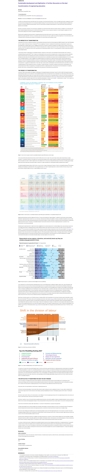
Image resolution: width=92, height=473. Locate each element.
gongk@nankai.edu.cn (39, 15)
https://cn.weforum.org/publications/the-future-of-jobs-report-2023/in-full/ (50, 470)
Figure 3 (70, 229)
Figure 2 (45, 168)
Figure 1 (55, 76)
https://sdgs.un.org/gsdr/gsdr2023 (47, 463)
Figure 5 (37, 304)
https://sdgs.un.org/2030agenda (53, 456)
